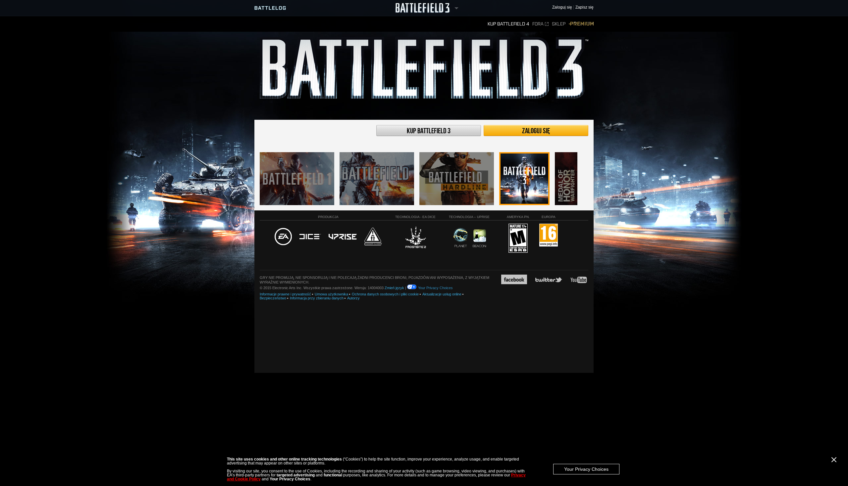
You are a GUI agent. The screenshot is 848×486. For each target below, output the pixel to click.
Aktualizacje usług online (441, 294)
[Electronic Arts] (283, 237)
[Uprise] (343, 237)
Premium (581, 24)
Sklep (558, 24)
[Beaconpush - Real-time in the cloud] (479, 238)
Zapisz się (584, 7)
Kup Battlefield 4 (508, 24)
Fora (538, 24)
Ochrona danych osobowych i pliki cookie (385, 294)
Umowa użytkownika (331, 294)
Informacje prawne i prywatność (285, 294)
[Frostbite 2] (415, 238)
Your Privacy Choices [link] (435, 288)
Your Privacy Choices (586, 469)
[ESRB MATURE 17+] (518, 238)
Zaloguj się (536, 131)
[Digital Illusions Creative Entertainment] (310, 237)
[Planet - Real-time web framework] (460, 237)
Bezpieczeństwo (273, 298)
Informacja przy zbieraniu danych (317, 298)
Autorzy (353, 298)
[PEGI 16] (548, 235)
